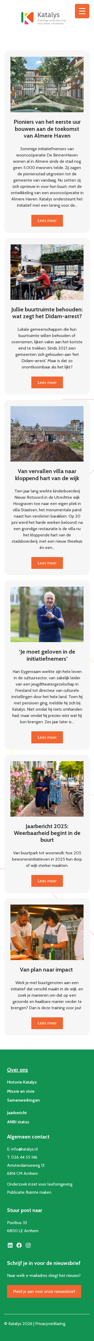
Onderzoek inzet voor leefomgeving (39, 1184)
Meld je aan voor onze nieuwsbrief (44, 1291)
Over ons (17, 1070)
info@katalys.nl (24, 1149)
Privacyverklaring (50, 1323)
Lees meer (50, 222)
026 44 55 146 (24, 1157)
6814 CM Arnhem (22, 1173)
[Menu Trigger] (82, 11)
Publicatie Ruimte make (28, 1192)
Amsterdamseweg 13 (25, 1165)
